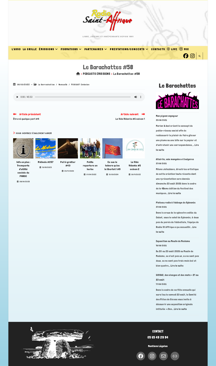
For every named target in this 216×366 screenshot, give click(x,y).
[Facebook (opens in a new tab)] (185, 55)
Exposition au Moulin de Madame (173, 241)
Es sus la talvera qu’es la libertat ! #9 (112, 166)
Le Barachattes (177, 85)
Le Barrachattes (46, 84)
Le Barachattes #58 (126, 74)
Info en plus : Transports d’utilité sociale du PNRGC (23, 169)
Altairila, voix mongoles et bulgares (175, 159)
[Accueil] (78, 74)
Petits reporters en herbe (90, 166)
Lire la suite (174, 193)
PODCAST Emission (80, 84)
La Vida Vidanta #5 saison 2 (135, 166)
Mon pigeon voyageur (167, 115)
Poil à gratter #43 (67, 164)
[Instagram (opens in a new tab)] (192, 55)
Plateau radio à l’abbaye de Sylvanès (176, 202)
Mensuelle (63, 84)
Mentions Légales (158, 346)
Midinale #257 (45, 162)
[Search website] (199, 56)
